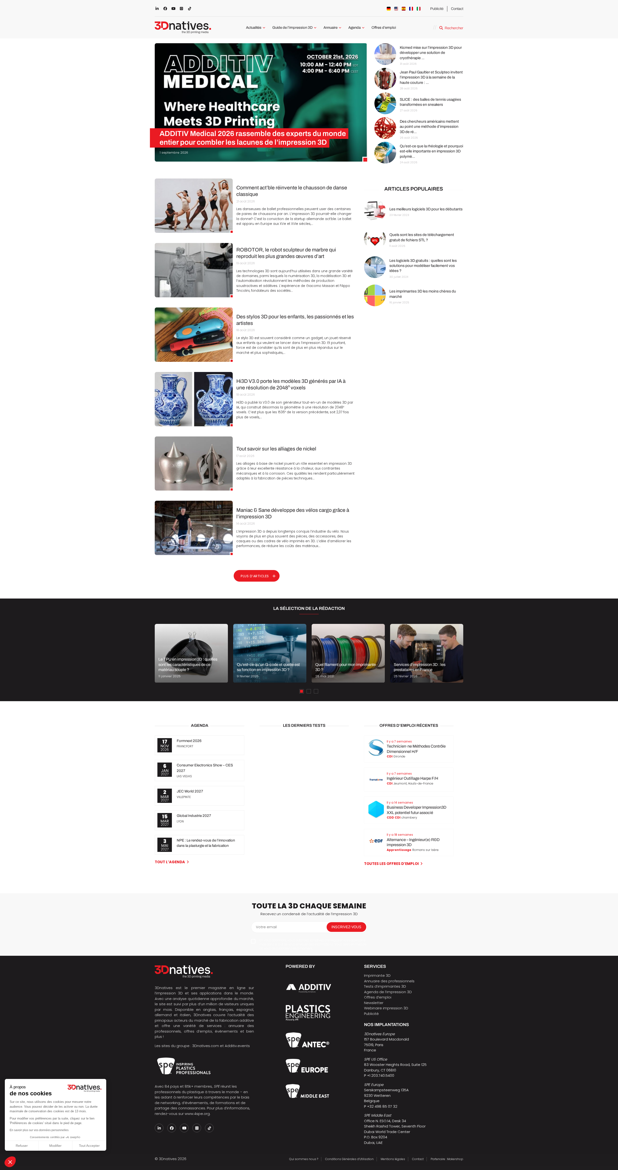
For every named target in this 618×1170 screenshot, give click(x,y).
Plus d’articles (255, 576)
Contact (457, 9)
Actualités (253, 27)
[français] (411, 9)
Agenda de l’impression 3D (388, 991)
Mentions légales (393, 1159)
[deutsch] (389, 9)
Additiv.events (237, 1045)
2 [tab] (309, 691)
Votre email (266, 926)
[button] (10, 1162)
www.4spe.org (197, 1113)
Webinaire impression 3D (386, 1008)
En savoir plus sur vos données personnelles (39, 1130)
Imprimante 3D (377, 975)
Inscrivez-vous (346, 927)
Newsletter (373, 1002)
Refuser (22, 1146)
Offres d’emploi (384, 27)
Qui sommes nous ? (303, 1159)
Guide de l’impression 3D (292, 27)
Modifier (55, 1146)
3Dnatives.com (205, 1045)
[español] (404, 9)
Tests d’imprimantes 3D (385, 986)
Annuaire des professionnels (389, 981)
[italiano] (419, 9)
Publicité (436, 9)
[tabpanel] (191, 653)
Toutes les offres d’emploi (391, 863)
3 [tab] (316, 691)
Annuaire (330, 27)
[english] (396, 9)
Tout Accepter (89, 1146)
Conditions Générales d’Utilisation (349, 1159)
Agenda (354, 27)
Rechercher (454, 28)
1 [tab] (301, 691)
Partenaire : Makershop (447, 1159)
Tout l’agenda (170, 861)
